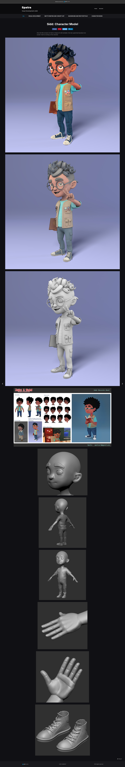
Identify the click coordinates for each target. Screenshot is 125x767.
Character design (97, 16)
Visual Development (34, 16)
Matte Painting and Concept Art (54, 16)
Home (95, 8)
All (24, 16)
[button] (119, 759)
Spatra (26, 7)
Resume (101, 8)
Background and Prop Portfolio (78, 16)
